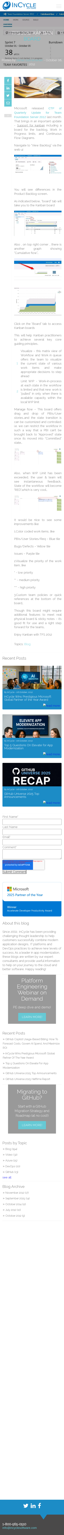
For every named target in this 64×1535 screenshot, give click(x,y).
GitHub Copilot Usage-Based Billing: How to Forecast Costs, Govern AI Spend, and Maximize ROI (31, 1043)
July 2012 (13, 1209)
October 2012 (15, 1215)
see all (6, 1177)
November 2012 (17, 1192)
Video (11, 1154)
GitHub (11, 1172)
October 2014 (15, 1204)
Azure (11, 1160)
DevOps (12, 1166)
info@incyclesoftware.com (19, 1527)
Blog (27, 644)
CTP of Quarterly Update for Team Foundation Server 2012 (38, 113)
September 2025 (17, 1198)
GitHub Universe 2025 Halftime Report (27, 1079)
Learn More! (32, 1017)
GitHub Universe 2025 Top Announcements (31, 1073)
